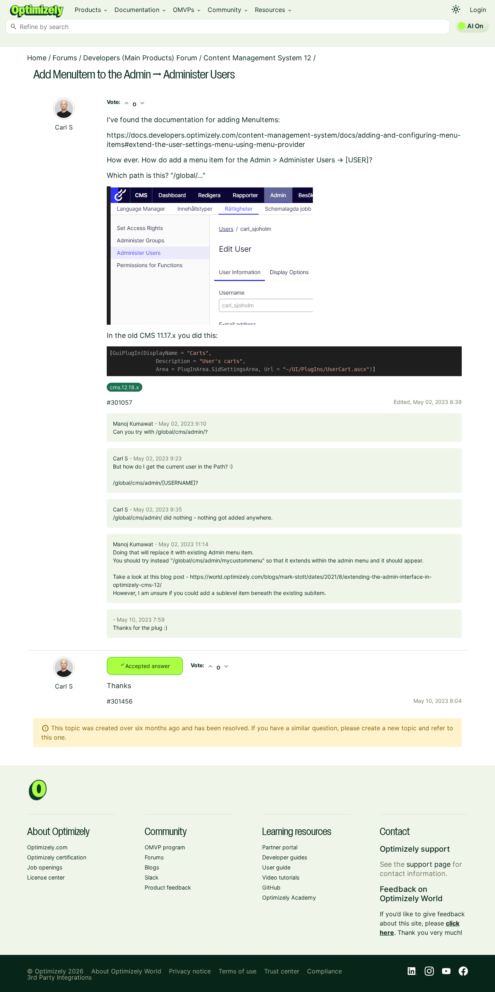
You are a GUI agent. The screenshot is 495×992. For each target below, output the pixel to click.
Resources (273, 10)
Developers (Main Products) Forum (140, 58)
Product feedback (168, 887)
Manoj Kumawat (133, 423)
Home (36, 58)
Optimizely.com (47, 847)
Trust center (281, 971)
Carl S (64, 127)
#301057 (119, 402)
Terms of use (237, 971)
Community (228, 10)
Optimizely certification (56, 857)
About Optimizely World (126, 971)
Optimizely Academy (289, 897)
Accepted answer (145, 665)
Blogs (152, 867)
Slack (152, 877)
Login (478, 10)
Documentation (140, 10)
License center (46, 877)
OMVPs (187, 10)
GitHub (271, 887)
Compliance (324, 971)
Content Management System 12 (257, 58)
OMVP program (165, 847)
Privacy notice (190, 971)
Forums (65, 58)
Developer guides (284, 857)
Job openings (45, 867)
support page (428, 864)
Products (91, 10)
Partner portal (279, 847)
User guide (276, 867)
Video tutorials (281, 877)
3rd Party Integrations (59, 977)
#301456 (120, 701)
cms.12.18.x (124, 387)
